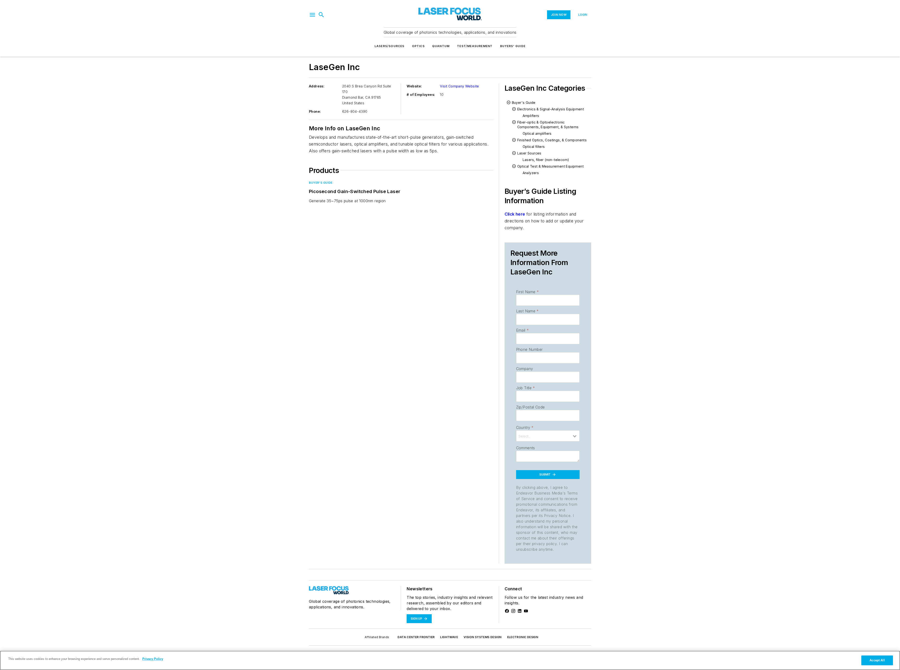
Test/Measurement (474, 46)
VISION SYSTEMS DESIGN (482, 637)
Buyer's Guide (321, 182)
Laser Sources (529, 153)
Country (525, 427)
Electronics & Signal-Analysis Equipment (550, 109)
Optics (418, 46)
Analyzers (531, 173)
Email (522, 330)
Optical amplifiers (537, 133)
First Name (527, 291)
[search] (321, 14)
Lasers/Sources (390, 46)
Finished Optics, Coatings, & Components (552, 140)
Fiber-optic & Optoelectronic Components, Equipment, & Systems (548, 124)
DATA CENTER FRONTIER (416, 637)
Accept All (877, 660)
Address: (316, 86)
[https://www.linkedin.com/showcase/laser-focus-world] (519, 611)
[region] (450, 660)
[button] (312, 14)
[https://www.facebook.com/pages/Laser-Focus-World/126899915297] (507, 611)
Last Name (527, 311)
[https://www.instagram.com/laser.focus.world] (513, 611)
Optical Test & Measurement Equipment (550, 166)
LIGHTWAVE (449, 637)
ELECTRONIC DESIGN (522, 637)
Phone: (315, 111)
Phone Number (529, 349)
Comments (525, 447)
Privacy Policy (152, 659)
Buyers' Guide (513, 46)
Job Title (525, 388)
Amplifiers (531, 116)
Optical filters (534, 147)
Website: (414, 86)
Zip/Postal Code (530, 407)
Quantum (441, 46)
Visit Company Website (459, 86)
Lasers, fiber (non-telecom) (546, 160)
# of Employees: (421, 95)
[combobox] (548, 436)
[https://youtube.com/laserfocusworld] (526, 611)
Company (524, 368)
